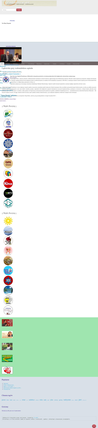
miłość (76, 400)
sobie (27, 400)
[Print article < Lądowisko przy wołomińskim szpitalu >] (95, 72)
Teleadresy (38, 63)
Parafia (22, 63)
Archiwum (62, 63)
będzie (14, 400)
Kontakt (68, 63)
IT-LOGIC (36, 417)
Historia (7, 63)
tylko (51, 400)
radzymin (67, 399)
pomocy (73, 400)
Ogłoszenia (46, 63)
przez (4, 399)
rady (45, 400)
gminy (61, 400)
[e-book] (7, 358)
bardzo (17, 400)
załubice (32, 400)
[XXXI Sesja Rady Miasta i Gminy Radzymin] (11, 55)
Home (2, 63)
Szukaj (19, 10)
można (20, 400)
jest (80, 399)
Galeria (54, 63)
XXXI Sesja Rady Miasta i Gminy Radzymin (9, 65)
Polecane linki (76, 63)
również (37, 400)
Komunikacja (31, 63)
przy (48, 400)
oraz (23, 399)
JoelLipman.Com (84, 400)
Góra (94, 426)
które (8, 400)
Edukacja (15, 63)
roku (41, 400)
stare (11, 400)
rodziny (56, 400)
